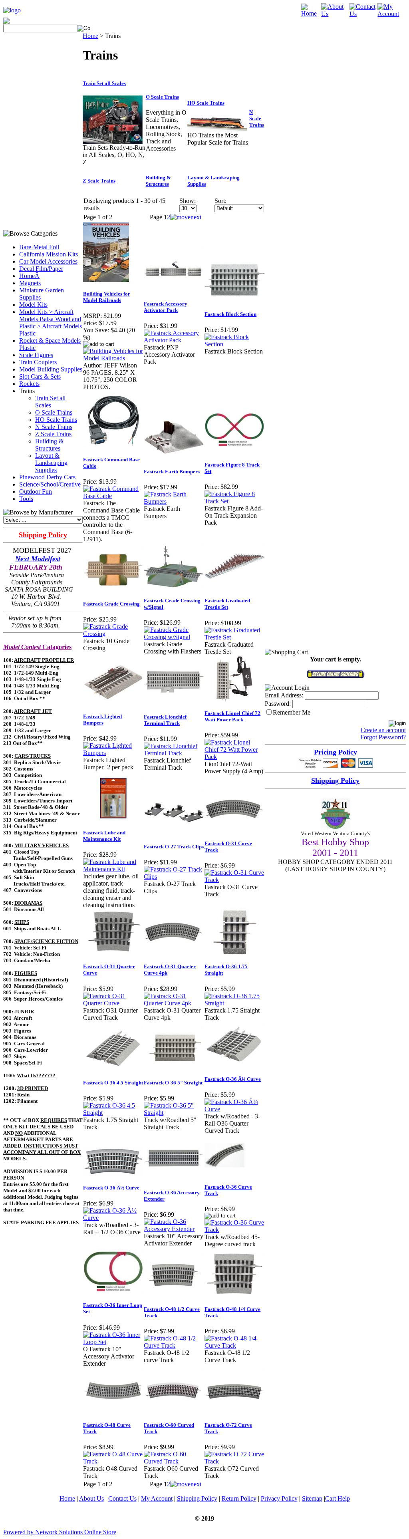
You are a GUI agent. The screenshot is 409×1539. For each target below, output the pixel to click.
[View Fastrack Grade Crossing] (113, 633)
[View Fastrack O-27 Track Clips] (174, 876)
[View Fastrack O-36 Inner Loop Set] (113, 1341)
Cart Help (337, 1498)
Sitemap (312, 1498)
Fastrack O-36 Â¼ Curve (232, 1079)
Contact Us (122, 1498)
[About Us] (335, 13)
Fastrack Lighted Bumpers (102, 719)
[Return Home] (12, 10)
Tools (26, 498)
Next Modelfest (37, 559)
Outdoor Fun (35, 491)
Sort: (220, 200)
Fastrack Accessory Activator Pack (165, 307)
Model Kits (33, 304)
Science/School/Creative (50, 484)
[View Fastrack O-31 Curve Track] (234, 879)
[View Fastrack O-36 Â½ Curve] (113, 1217)
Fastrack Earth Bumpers (172, 472)
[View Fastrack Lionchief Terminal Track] (174, 753)
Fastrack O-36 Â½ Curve (111, 1188)
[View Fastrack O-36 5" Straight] (174, 1112)
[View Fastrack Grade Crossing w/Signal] (174, 636)
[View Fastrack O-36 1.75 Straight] (234, 1003)
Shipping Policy (197, 1498)
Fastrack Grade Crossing (111, 604)
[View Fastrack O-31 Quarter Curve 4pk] (174, 1003)
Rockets (29, 383)
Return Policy (239, 1498)
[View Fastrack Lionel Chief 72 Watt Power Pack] (234, 756)
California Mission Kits (48, 254)
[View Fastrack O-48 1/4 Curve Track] (234, 1345)
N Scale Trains (53, 426)
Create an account (383, 730)
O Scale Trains (53, 412)
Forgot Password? (383, 737)
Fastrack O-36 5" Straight (173, 1083)
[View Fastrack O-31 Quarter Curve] (113, 1003)
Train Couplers (38, 362)
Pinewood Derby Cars (47, 477)
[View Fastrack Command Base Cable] (113, 495)
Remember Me (291, 712)
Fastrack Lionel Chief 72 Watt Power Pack (232, 716)
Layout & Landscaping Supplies (51, 462)
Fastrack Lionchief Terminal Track (165, 720)
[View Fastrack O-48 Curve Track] (113, 1461)
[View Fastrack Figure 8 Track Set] (234, 501)
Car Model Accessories (48, 261)
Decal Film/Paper (41, 268)
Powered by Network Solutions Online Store (59, 1532)
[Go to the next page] (185, 217)
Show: (187, 200)
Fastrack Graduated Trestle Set (227, 604)
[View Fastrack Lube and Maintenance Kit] (113, 869)
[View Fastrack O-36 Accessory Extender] (174, 1228)
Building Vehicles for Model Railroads (106, 297)
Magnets (30, 283)
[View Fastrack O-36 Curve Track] (234, 1229)
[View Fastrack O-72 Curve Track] (234, 1461)
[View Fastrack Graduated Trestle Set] (234, 637)
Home (90, 35)
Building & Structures (49, 445)
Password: (278, 703)
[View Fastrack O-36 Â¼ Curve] (234, 1109)
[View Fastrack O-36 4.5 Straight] (113, 1112)
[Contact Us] (363, 13)
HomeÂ (29, 275)
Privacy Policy (279, 1498)
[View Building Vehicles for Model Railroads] (113, 358)
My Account (157, 1498)
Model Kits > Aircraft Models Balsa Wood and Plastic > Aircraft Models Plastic (50, 322)
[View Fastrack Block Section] (234, 344)
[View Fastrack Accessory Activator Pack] (174, 340)
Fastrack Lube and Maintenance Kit (104, 836)
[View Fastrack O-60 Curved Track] (174, 1461)
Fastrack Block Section (230, 314)
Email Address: (284, 695)
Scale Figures (36, 354)
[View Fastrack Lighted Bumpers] (113, 752)
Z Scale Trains (53, 434)
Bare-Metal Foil (39, 247)
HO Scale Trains (56, 419)
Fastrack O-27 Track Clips (174, 847)
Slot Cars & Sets (40, 376)
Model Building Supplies (50, 369)
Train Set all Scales (50, 402)
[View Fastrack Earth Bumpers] (174, 501)
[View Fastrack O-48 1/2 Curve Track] (174, 1345)
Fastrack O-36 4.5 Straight (113, 1083)
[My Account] (391, 13)
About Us (91, 1498)
